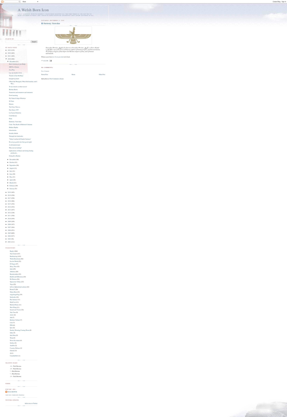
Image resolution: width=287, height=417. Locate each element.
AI (10, 353)
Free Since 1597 (14, 110)
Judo (11, 269)
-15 (11, 369)
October (12, 162)
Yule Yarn (13, 312)
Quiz (11, 328)
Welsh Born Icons (15, 259)
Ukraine (12, 351)
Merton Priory (14, 305)
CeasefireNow (14, 356)
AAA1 (12, 315)
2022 (9, 53)
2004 (9, 236)
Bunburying (13, 256)
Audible (12, 345)
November (13, 159)
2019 (9, 192)
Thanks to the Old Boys (16, 76)
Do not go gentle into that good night (20, 142)
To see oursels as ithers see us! (18, 87)
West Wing (13, 307)
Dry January (13, 300)
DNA (11, 325)
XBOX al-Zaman (14, 67)
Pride (10, 119)
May (11, 177)
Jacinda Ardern (13, 133)
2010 (9, 218)
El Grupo (12, 264)
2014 (9, 207)
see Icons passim (58, 57)
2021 (9, 56)
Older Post (102, 74)
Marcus (11, 104)
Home (73, 74)
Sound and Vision (15, 310)
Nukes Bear (13, 292)
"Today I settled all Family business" (20, 139)
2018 (9, 195)
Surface (12, 343)
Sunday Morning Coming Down (19, 330)
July (11, 171)
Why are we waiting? (15, 148)
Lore (11, 322)
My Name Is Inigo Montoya (17, 98)
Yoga (11, 284)
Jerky (11, 333)
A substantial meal (14, 145)
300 (11, 317)
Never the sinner (15, 340)
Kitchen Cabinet (15, 320)
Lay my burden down (15, 73)
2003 (9, 239)
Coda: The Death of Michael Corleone (20, 124)
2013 (9, 210)
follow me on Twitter (31, 403)
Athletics (12, 271)
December (13, 61)
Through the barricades (16, 136)
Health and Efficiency (16, 277)
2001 (9, 242)
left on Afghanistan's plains (18, 287)
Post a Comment (45, 71)
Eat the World (14, 261)
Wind (11, 338)
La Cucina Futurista (15, 113)
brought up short (14, 79)
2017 (9, 198)
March (12, 183)
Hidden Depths (13, 127)
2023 (9, 50)
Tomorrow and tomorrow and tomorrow (21, 92)
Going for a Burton (14, 156)
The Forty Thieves (14, 107)
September (13, 165)
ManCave (13, 302)
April (11, 180)
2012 (9, 213)
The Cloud (13, 254)
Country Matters (15, 348)
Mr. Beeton (13, 279)
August (12, 168)
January (12, 189)
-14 (11, 366)
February (12, 186)
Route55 (12, 289)
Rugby (12, 251)
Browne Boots (13, 89)
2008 (9, 224)
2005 (9, 233)
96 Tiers (11, 101)
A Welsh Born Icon (33, 9)
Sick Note (13, 335)
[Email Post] (51, 60)
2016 (9, 201)
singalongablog (14, 294)
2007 (9, 227)
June (11, 174)
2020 (9, 59)
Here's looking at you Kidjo (17, 64)
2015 (9, 204)
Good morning (13, 95)
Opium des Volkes (15, 282)
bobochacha (12, 130)
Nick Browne (12, 392)
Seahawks (13, 297)
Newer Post (44, 74)
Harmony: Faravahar (51, 23)
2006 (9, 230)
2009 (9, 221)
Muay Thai (13, 266)
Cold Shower (13, 116)
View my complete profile (14, 395)
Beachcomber (14, 274)
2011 (9, 216)
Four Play (12, 70)
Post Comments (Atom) (57, 79)
